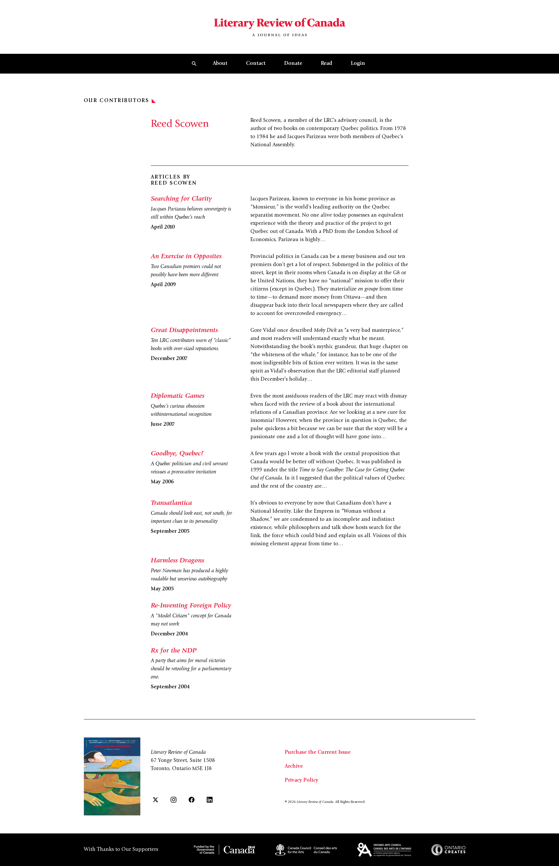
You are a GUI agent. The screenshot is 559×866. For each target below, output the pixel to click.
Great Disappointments (184, 330)
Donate (293, 63)
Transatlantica (171, 503)
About (220, 63)
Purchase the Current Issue (318, 752)
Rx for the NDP (174, 651)
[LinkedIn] (209, 799)
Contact (256, 63)
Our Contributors (116, 101)
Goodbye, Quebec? (177, 453)
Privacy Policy (301, 780)
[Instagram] (173, 799)
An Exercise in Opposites (186, 256)
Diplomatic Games (177, 396)
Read (326, 63)
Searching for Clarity (181, 199)
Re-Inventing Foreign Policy (191, 606)
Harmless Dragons (177, 560)
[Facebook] (191, 799)
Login (358, 63)
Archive (294, 766)
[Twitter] (155, 799)
